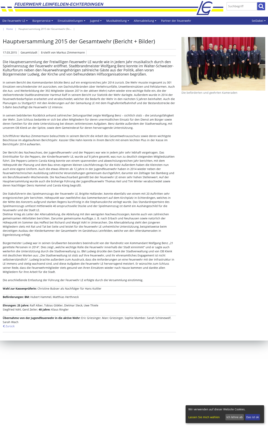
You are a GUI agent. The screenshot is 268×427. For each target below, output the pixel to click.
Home (9, 29)
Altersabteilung (146, 22)
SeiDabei (259, 22)
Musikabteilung (118, 22)
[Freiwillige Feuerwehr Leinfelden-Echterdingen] (108, 8)
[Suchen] (261, 6)
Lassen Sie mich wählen (204, 417)
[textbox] (242, 6)
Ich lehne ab (234, 417)
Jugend (96, 22)
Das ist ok (252, 417)
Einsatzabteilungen (72, 22)
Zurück (10, 326)
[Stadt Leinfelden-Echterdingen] (208, 8)
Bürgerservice (43, 22)
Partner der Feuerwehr (176, 21)
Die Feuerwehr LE (15, 22)
